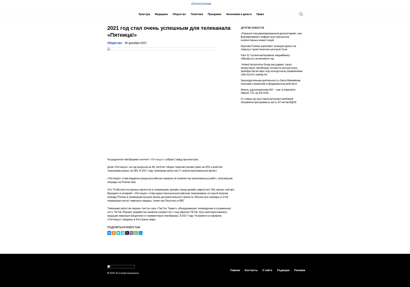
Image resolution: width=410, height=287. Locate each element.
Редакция (283, 270)
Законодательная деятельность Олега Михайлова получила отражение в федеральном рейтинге (270, 82)
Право (260, 14)
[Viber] (132, 233)
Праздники (214, 14)
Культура (144, 14)
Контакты (251, 270)
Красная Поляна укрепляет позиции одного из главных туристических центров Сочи (268, 47)
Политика (197, 14)
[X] (127, 233)
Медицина (161, 14)
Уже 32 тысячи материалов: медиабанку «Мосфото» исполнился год (265, 57)
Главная (235, 270)
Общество (179, 14)
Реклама (299, 270)
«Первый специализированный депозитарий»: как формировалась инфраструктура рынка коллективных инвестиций (271, 37)
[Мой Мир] (141, 233)
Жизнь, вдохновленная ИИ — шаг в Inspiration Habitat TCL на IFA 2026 (268, 91)
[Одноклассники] (114, 233)
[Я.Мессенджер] (118, 233)
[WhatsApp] (136, 233)
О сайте (267, 270)
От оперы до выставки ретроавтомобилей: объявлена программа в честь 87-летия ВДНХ (268, 100)
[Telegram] (123, 233)
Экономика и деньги (239, 14)
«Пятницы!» (157, 159)
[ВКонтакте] (109, 233)
